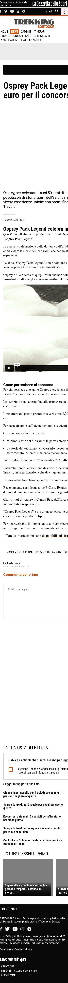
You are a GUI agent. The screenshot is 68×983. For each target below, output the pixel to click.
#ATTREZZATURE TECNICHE (28, 552)
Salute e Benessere (38, 36)
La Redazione (7, 966)
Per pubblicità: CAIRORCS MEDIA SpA (18, 971)
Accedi (48, 11)
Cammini (26, 31)
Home (4, 31)
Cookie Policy (6, 949)
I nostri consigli (12, 36)
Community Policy (23, 949)
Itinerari (39, 31)
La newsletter (8, 975)
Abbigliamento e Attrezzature (21, 40)
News (14, 31)
